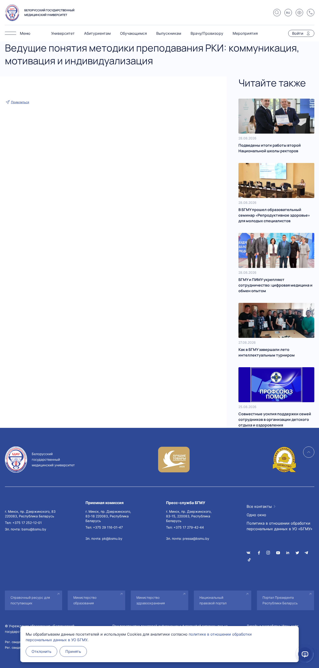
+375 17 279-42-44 (189, 527)
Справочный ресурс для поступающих (30, 600)
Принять (73, 651)
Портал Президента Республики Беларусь (280, 600)
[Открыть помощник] (305, 654)
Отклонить (41, 651)
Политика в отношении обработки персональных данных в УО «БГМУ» (279, 526)
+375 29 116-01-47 (108, 527)
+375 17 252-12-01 (27, 523)
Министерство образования (84, 600)
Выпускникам (168, 33)
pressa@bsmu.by (196, 538)
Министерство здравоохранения (150, 600)
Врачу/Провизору (207, 33)
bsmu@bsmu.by (33, 529)
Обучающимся (133, 33)
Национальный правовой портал (213, 600)
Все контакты (259, 506)
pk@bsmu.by (112, 538)
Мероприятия (245, 33)
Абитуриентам (97, 33)
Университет (63, 33)
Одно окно (256, 514)
